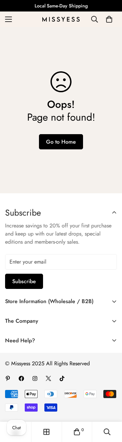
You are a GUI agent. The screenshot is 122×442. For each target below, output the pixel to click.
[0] (109, 19)
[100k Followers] (35, 378)
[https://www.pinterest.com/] (8, 378)
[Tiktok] (62, 378)
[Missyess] (61, 19)
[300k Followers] (21, 378)
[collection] (46, 431)
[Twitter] (48, 378)
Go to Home (61, 142)
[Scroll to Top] (110, 406)
